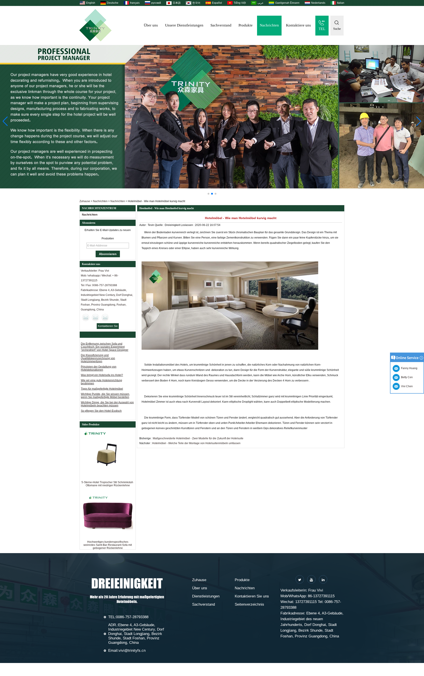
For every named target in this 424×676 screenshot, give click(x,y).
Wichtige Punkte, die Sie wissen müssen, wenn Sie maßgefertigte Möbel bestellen (105, 395)
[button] (208, 194)
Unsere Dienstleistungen (184, 25)
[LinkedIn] (323, 579)
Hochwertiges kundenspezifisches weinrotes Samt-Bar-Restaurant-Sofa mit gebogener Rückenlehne (107, 545)
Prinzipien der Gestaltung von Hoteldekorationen (98, 368)
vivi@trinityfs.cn (132, 650)
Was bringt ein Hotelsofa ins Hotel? (102, 375)
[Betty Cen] (95, 317)
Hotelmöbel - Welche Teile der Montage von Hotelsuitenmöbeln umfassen (196, 443)
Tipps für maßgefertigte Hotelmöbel (102, 388)
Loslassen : (188, 225)
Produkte (245, 25)
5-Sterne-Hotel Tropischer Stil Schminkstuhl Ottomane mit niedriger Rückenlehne (107, 484)
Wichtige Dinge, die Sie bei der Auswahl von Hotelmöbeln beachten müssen (107, 404)
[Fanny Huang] (105, 317)
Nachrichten (269, 25)
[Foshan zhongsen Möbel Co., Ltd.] (96, 40)
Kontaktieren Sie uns (252, 596)
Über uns (151, 25)
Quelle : (160, 225)
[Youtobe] (311, 579)
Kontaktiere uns (298, 25)
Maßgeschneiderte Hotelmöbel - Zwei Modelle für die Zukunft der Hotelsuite (198, 438)
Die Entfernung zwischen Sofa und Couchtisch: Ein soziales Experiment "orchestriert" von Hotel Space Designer (104, 346)
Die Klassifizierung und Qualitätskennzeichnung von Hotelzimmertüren (98, 358)
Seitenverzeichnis (249, 604)
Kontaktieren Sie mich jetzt (108, 327)
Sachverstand (220, 25)
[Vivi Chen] (85, 317)
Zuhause (85, 201)
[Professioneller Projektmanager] (212, 116)
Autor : (143, 225)
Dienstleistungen (206, 596)
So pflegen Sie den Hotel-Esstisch (101, 410)
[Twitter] (299, 579)
